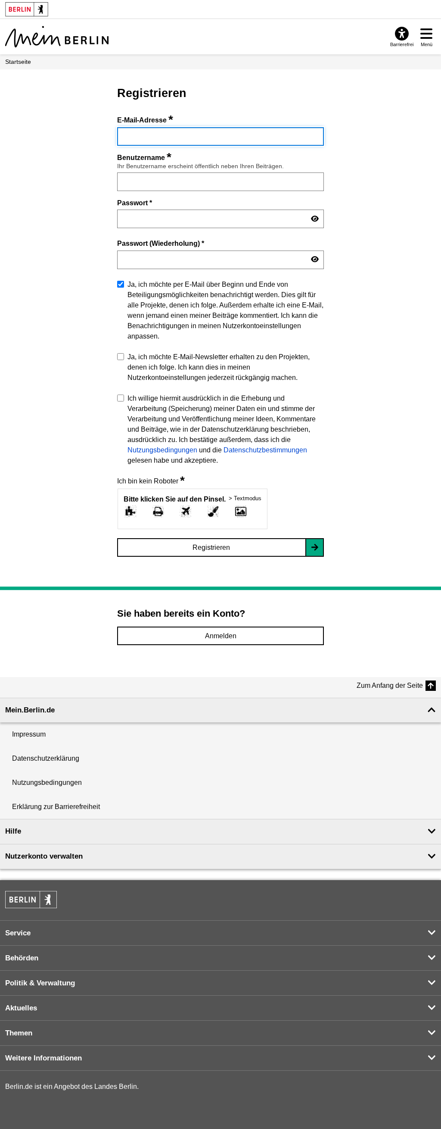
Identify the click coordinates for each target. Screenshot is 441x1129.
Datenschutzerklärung (45, 758)
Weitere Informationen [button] (43, 1058)
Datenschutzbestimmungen (265, 450)
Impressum (29, 734)
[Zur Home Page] (57, 37)
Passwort (134, 203)
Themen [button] (18, 1033)
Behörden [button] (21, 958)
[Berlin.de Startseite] (31, 899)
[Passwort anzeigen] (315, 219)
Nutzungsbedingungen (162, 450)
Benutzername (144, 158)
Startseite (18, 61)
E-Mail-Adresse (145, 120)
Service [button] (18, 933)
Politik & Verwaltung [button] (40, 983)
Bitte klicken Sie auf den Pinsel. (175, 499)
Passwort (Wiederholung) (160, 243)
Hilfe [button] (13, 831)
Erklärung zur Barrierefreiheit (56, 806)
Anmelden (220, 636)
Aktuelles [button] (21, 1008)
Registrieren (211, 547)
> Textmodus (245, 498)
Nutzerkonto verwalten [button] (44, 856)
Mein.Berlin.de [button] (30, 710)
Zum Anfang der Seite (390, 685)
